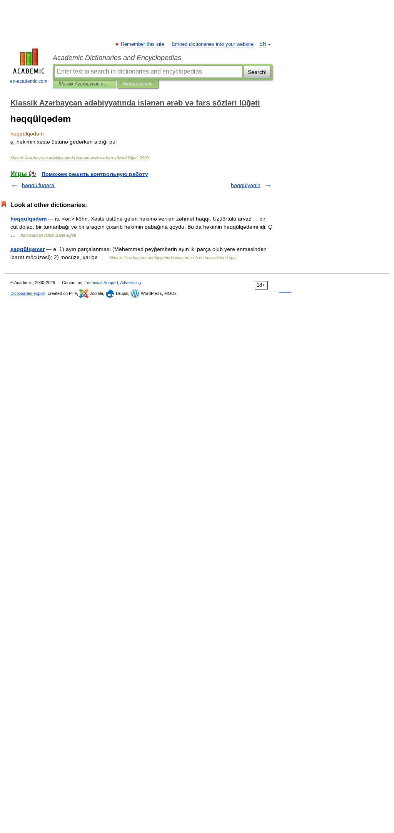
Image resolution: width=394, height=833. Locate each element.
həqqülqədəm (28, 219)
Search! (257, 72)
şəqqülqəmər (27, 249)
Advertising (130, 282)
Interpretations (137, 84)
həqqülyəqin (245, 185)
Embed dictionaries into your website (213, 44)
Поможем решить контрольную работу (95, 174)
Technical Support (101, 282)
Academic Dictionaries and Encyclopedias (117, 58)
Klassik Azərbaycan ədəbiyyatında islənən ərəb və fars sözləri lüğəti (84, 84)
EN (262, 44)
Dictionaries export (27, 293)
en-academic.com (28, 81)
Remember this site (143, 44)
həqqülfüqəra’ (38, 185)
